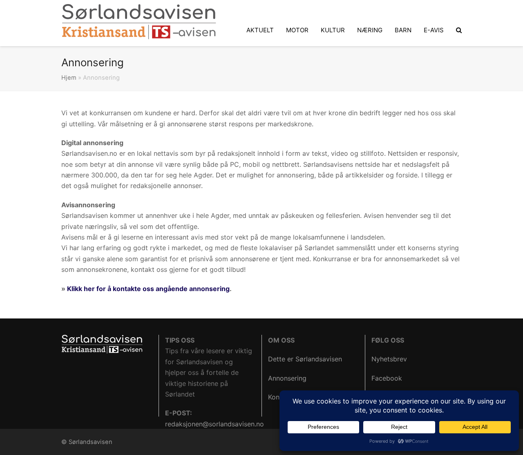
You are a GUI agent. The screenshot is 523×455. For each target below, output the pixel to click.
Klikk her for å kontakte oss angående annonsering (148, 289)
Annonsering (287, 378)
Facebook (386, 378)
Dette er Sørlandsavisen (305, 359)
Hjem (68, 77)
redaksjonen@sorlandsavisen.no (214, 424)
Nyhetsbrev (389, 359)
